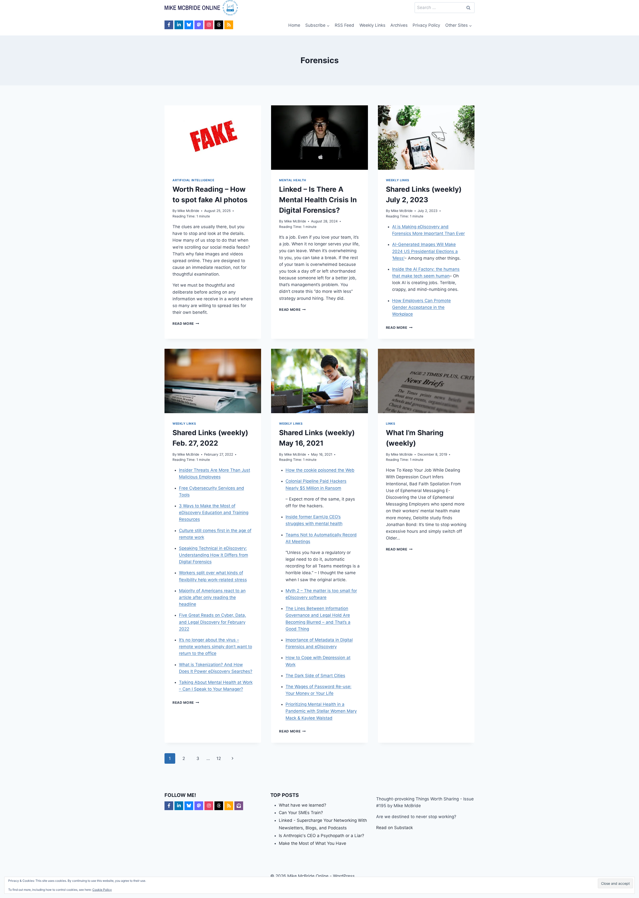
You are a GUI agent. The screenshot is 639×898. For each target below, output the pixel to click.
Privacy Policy (426, 25)
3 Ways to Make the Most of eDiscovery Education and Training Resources (213, 512)
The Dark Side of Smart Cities (315, 675)
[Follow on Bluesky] (188, 24)
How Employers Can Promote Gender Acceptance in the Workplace (421, 307)
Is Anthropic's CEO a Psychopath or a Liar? (321, 835)
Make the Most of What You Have (312, 843)
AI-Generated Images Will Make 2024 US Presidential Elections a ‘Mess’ (425, 251)
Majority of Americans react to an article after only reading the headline (212, 597)
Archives (399, 25)
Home (294, 25)
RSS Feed (344, 25)
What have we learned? (302, 805)
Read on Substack (394, 827)
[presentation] (212, 137)
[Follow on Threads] (218, 24)
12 (218, 758)
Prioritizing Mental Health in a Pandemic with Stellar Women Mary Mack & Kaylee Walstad (321, 711)
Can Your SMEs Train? (301, 812)
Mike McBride (188, 211)
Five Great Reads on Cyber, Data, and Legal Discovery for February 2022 (212, 622)
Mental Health (292, 180)
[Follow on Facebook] (168, 24)
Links (390, 423)
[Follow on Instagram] (208, 24)
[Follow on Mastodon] (198, 24)
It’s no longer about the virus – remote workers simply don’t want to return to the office (215, 646)
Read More (185, 324)
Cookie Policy (102, 890)
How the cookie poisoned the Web (320, 470)
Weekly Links (372, 25)
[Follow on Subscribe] (238, 805)
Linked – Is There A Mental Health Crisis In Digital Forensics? (318, 199)
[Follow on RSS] (228, 24)
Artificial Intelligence (193, 180)
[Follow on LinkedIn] (178, 24)
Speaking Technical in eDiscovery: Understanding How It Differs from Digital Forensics (213, 555)
